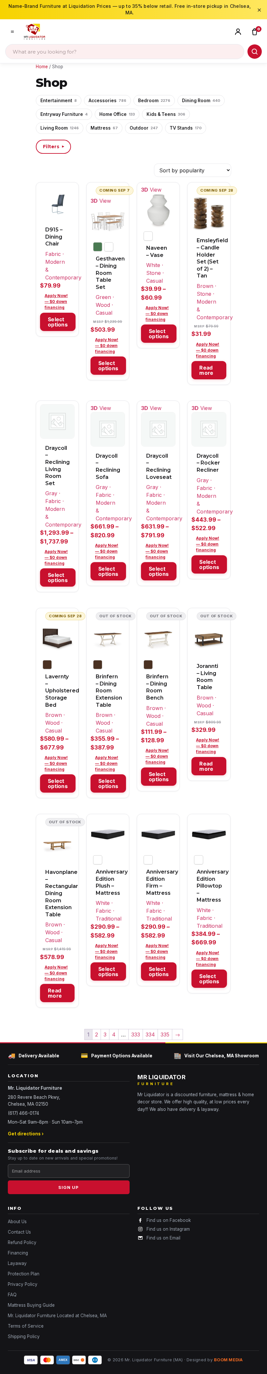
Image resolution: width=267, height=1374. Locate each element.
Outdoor (144, 128)
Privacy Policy (22, 1284)
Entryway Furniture (64, 114)
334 (150, 1034)
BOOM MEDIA (228, 1359)
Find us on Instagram (168, 1229)
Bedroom (154, 100)
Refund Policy (22, 1242)
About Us (17, 1221)
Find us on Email (163, 1237)
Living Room (59, 128)
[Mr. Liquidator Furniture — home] (34, 31)
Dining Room (201, 100)
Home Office (117, 114)
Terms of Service (26, 1326)
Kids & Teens (166, 114)
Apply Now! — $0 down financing (56, 301)
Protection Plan (23, 1273)
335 (165, 1034)
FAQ (12, 1294)
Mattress (104, 128)
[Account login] (239, 31)
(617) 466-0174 (23, 1113)
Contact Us (19, 1232)
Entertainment (58, 100)
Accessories (107, 100)
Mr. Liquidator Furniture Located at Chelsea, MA (57, 1315)
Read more (206, 370)
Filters (54, 147)
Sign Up (68, 1187)
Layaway (17, 1263)
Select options (58, 322)
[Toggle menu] (12, 31)
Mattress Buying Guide (31, 1305)
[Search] (254, 51)
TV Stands (186, 128)
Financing (18, 1253)
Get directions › (26, 1133)
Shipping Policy (24, 1336)
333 (135, 1034)
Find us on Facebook (169, 1220)
